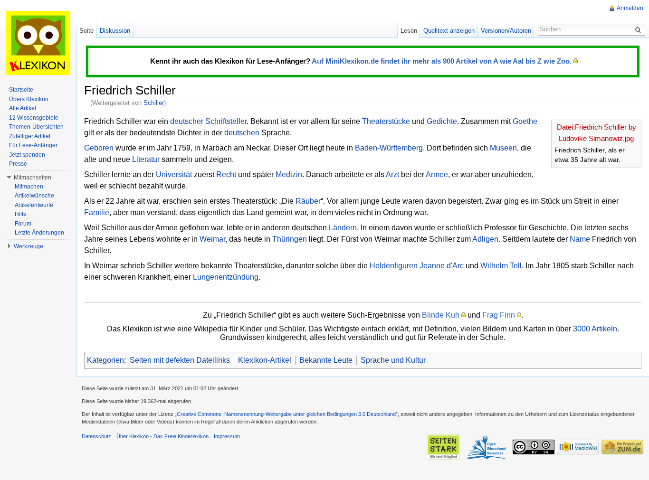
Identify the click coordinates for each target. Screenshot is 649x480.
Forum (23, 223)
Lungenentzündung (225, 277)
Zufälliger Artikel (29, 136)
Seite (86, 30)
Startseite (21, 89)
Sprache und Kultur (393, 360)
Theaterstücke (386, 121)
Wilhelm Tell (501, 266)
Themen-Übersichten (36, 126)
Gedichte (442, 121)
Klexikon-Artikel (264, 360)
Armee (437, 174)
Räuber (308, 201)
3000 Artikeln (595, 329)
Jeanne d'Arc (442, 266)
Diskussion (115, 30)
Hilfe (21, 214)
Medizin (289, 174)
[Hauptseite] (38, 43)
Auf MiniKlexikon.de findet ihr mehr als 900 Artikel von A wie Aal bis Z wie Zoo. (442, 61)
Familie (96, 212)
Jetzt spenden (27, 154)
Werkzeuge (28, 246)
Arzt (392, 174)
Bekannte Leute (326, 360)
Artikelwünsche (34, 195)
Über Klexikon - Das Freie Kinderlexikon (162, 436)
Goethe (525, 121)
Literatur (146, 159)
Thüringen (289, 239)
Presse (18, 163)
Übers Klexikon (28, 99)
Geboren (99, 148)
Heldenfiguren (394, 266)
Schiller (153, 102)
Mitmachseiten (32, 177)
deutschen (241, 133)
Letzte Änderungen (39, 232)
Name (580, 239)
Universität (174, 174)
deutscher (186, 121)
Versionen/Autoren (506, 30)
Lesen (409, 30)
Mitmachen (29, 186)
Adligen (485, 239)
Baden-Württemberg (389, 148)
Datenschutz (96, 436)
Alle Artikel (22, 108)
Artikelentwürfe (34, 205)
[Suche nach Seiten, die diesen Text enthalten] (639, 29)
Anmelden (630, 8)
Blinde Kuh (440, 315)
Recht (226, 174)
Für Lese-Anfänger (33, 145)
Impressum (227, 436)
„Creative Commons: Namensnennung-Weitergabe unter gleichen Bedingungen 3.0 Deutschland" (286, 414)
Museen (503, 148)
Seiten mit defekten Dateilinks (180, 360)
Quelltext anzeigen (449, 30)
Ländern (343, 228)
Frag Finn (498, 315)
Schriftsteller (226, 121)
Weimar (212, 239)
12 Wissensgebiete (33, 117)
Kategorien (105, 360)
